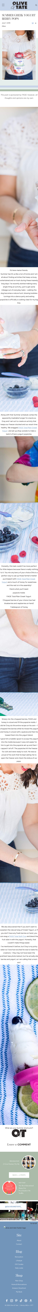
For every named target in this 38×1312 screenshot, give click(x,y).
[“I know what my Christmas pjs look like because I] (9, 1210)
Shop (19, 1275)
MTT (31, 1305)
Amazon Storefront (19, 1288)
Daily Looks (19, 1268)
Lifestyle (19, 1261)
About (19, 1240)
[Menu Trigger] (3, 5)
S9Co (27, 1305)
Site (19, 1235)
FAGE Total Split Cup (17, 936)
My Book (19, 1292)
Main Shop (19, 1281)
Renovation (19, 1257)
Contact (19, 1244)
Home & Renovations (19, 1284)
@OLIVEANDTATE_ (13, 1207)
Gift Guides (19, 1264)
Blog (19, 1251)
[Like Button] (32, 23)
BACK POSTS (19, 1175)
